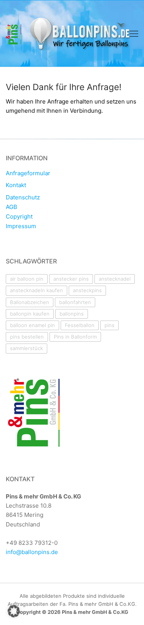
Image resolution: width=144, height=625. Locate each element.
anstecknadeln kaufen (36, 290)
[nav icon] (134, 33)
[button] (14, 611)
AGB (11, 207)
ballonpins (72, 314)
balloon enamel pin (32, 325)
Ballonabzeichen (29, 302)
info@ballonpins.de (32, 552)
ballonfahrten (75, 302)
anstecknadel (115, 279)
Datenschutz (23, 197)
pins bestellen (27, 337)
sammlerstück (26, 348)
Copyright (19, 216)
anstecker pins (71, 279)
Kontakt (16, 185)
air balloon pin (26, 279)
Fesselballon (79, 325)
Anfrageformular (28, 173)
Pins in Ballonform (75, 337)
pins (109, 325)
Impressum (21, 226)
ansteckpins (87, 290)
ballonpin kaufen (30, 314)
